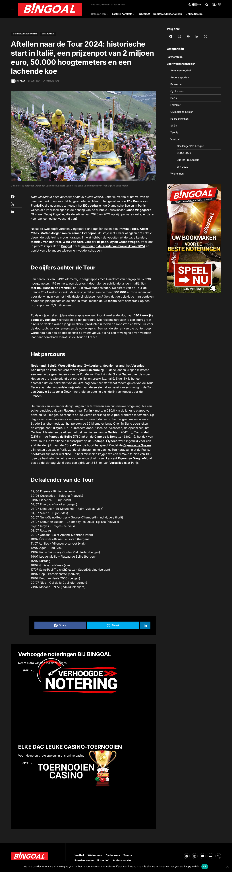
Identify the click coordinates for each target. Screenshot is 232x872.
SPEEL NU (28, 670)
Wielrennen (48, 34)
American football (180, 70)
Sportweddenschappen (25, 34)
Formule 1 (175, 104)
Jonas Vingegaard (138, 210)
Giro (81, 383)
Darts (173, 97)
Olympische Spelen (137, 445)
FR (219, 4)
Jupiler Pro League (188, 159)
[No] (227, 866)
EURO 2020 (184, 152)
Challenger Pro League (190, 146)
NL (214, 4)
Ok (204, 866)
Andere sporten (179, 77)
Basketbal (176, 84)
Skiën (173, 125)
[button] (13, 9)
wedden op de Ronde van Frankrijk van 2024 (113, 246)
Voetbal (174, 139)
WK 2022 (182, 166)
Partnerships (175, 56)
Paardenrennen (179, 118)
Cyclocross (176, 91)
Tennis (174, 132)
